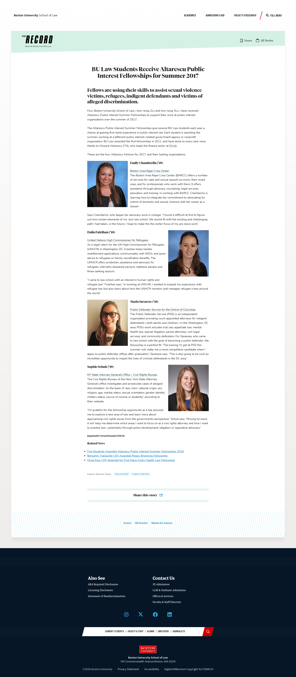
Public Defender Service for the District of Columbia (162, 309)
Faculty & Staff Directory (167, 602)
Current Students (114, 631)
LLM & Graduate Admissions (169, 590)
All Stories (141, 523)
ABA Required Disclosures (103, 584)
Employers (163, 631)
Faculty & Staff (135, 631)
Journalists (179, 631)
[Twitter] (140, 614)
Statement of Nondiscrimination (106, 596)
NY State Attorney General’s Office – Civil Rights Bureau (122, 375)
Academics (190, 15)
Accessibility (151, 669)
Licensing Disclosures (100, 590)
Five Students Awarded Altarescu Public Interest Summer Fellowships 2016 (135, 451)
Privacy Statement (128, 669)
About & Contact (162, 523)
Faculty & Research (245, 15)
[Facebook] (155, 614)
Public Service (140, 474)
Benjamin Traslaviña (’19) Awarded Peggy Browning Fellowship (127, 456)
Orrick (173, 146)
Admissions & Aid (215, 15)
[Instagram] (126, 614)
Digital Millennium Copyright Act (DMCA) (188, 669)
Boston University (148, 649)
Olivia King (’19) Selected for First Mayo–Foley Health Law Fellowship (131, 460)
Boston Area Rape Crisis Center (149, 171)
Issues (127, 523)
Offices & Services (163, 596)
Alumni (150, 631)
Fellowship (122, 474)
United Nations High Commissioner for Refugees (117, 240)
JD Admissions (161, 584)
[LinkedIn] (169, 614)
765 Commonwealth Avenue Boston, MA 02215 (148, 659)
